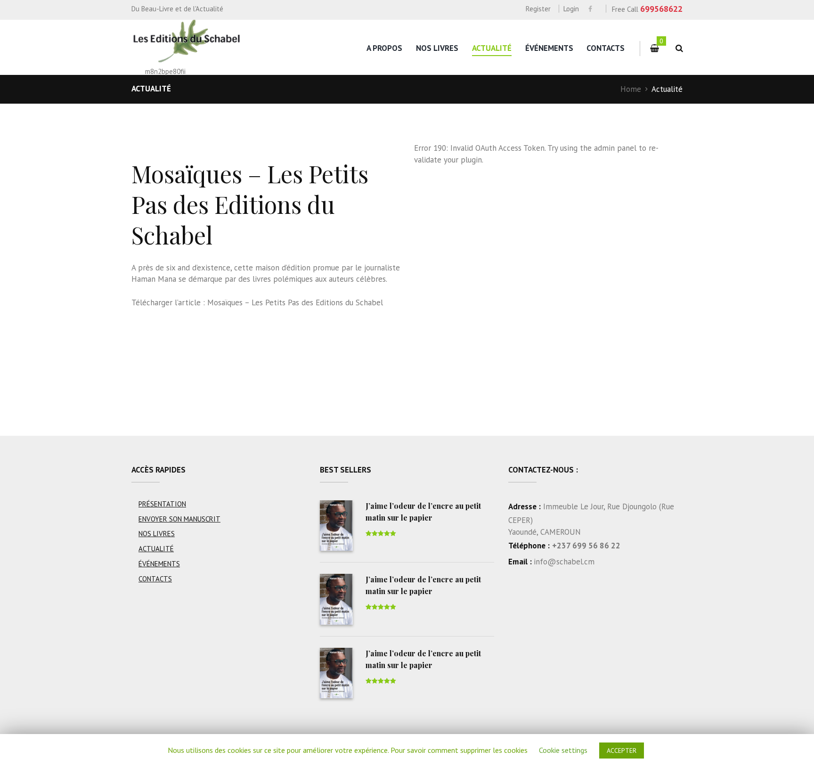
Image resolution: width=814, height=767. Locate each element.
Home (630, 89)
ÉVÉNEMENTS (549, 48)
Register (538, 8)
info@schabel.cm (564, 561)
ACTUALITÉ (492, 48)
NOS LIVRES (437, 48)
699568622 (661, 8)
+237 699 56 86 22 (586, 545)
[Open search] (678, 48)
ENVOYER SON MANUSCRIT (179, 518)
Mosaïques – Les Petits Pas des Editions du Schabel (295, 302)
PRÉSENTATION (162, 503)
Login (571, 8)
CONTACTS (605, 48)
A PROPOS (384, 48)
